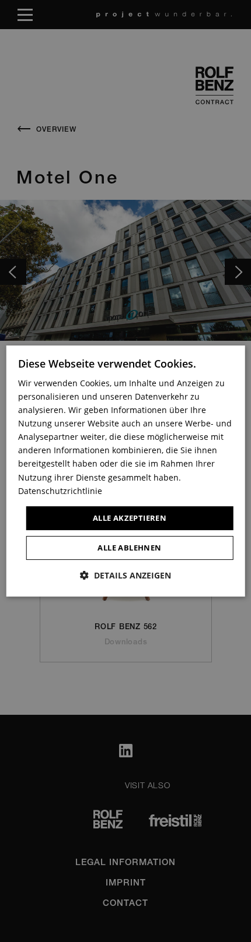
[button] (125, 575)
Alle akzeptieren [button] (129, 518)
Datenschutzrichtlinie (60, 490)
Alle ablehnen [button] (129, 547)
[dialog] (125, 471)
